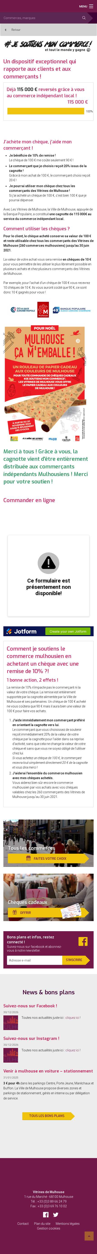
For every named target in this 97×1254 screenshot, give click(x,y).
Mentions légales (68, 1223)
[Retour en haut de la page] (89, 1236)
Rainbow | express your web (49, 1238)
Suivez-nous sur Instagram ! (31, 1038)
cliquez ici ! (73, 1017)
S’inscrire (74, 960)
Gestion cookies (48, 1228)
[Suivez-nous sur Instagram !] (10, 1055)
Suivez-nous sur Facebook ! (30, 1006)
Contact (23, 1223)
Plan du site (42, 1223)
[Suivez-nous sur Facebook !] (10, 1022)
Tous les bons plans (46, 1116)
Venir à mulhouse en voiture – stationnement (48, 1071)
